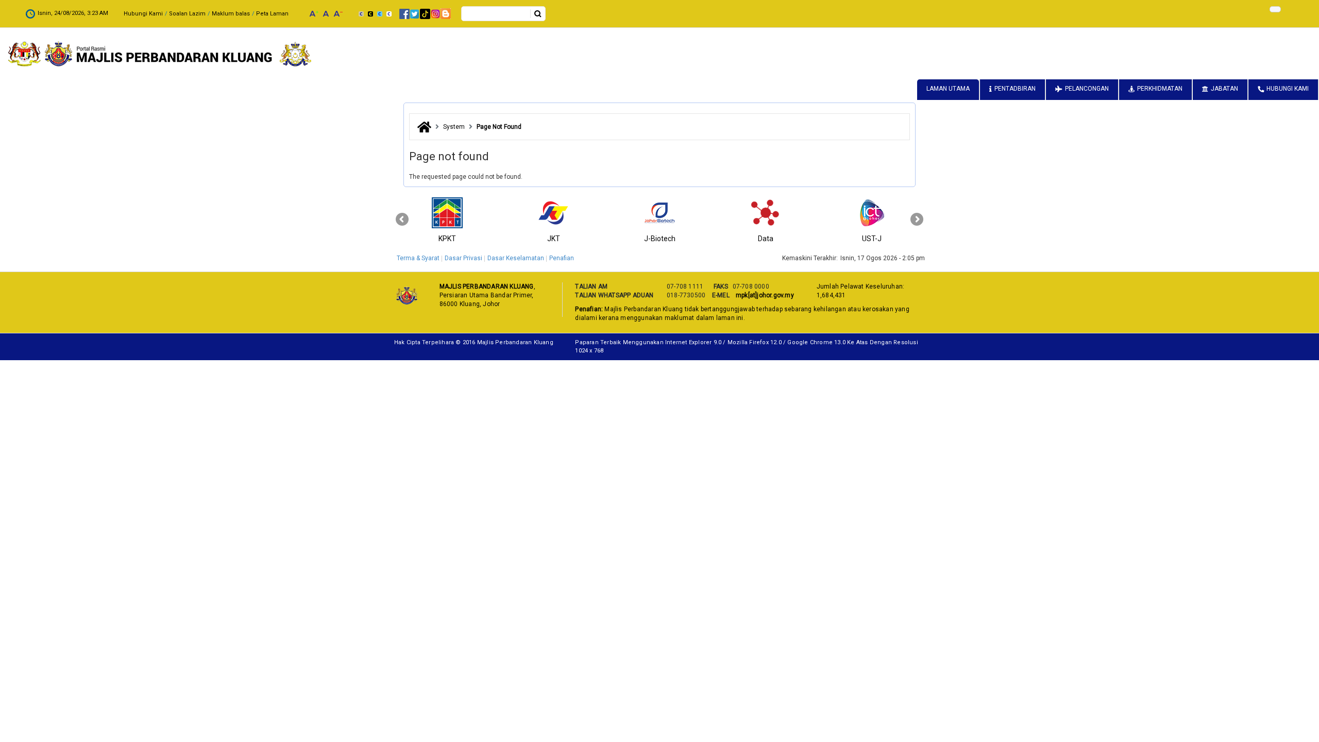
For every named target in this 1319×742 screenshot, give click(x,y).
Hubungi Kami (143, 13)
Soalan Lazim (187, 13)
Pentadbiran (1015, 88)
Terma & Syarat (418, 258)
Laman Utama (948, 88)
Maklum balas (231, 13)
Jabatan (1224, 88)
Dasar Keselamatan (515, 258)
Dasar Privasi (463, 258)
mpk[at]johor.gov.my (763, 295)
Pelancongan (1087, 88)
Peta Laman (272, 13)
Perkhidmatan (1159, 88)
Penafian (561, 258)
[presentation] (402, 219)
